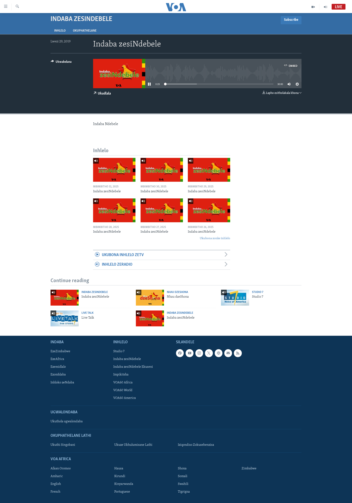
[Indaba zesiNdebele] (114, 170)
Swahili (183, 484)
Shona (182, 468)
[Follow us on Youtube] (189, 353)
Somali (182, 476)
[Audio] (325, 7)
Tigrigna (184, 491)
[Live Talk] (65, 318)
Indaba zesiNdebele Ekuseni (133, 367)
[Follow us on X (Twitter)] (209, 353)
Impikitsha (121, 374)
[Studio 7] (235, 298)
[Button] (61, 63)
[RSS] (238, 353)
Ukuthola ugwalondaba (67, 421)
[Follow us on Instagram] (199, 353)
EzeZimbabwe (60, 351)
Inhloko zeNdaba (62, 382)
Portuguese (122, 491)
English (56, 484)
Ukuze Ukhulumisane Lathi (133, 445)
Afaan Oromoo (61, 468)
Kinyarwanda (123, 484)
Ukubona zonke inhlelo (215, 238)
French (55, 491)
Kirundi (119, 476)
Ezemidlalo (58, 367)
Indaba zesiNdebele (94, 292)
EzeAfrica (57, 359)
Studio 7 (257, 292)
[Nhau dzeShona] (150, 298)
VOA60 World (122, 390)
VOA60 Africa (123, 382)
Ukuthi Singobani (63, 445)
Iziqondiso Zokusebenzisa (196, 445)
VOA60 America (124, 398)
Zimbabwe (249, 468)
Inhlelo (60, 30)
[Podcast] (218, 353)
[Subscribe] (228, 353)
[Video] (313, 7)
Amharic (57, 476)
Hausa (118, 468)
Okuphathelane (85, 30)
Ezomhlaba (58, 374)
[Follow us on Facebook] (180, 353)
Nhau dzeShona (177, 292)
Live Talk (87, 313)
